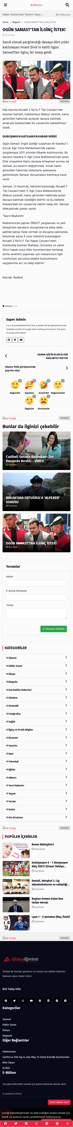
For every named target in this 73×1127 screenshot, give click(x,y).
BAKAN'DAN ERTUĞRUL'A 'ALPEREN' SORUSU (33, 500)
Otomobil (13, 705)
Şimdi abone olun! (59, 1102)
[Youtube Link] (21, 340)
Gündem (12, 697)
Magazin (12, 681)
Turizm (12, 801)
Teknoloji (13, 761)
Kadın (11, 809)
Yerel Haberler (16, 785)
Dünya (11, 674)
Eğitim (11, 769)
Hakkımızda (9, 1051)
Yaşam (12, 793)
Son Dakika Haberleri (20, 689)
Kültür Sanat (15, 666)
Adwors (12, 777)
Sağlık (11, 721)
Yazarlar (12, 745)
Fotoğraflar (14, 713)
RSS (7, 1068)
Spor (11, 753)
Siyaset (12, 657)
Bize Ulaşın (9, 1062)
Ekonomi (13, 737)
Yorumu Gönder (55, 628)
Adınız (9, 576)
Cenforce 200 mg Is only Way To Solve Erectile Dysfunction (36, 1057)
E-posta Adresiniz (16, 590)
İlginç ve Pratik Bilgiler (20, 729)
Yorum (10, 605)
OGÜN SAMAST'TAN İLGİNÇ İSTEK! (31, 543)
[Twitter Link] (15, 340)
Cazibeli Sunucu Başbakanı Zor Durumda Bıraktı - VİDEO (30, 459)
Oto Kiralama (15, 817)
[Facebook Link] (9, 340)
